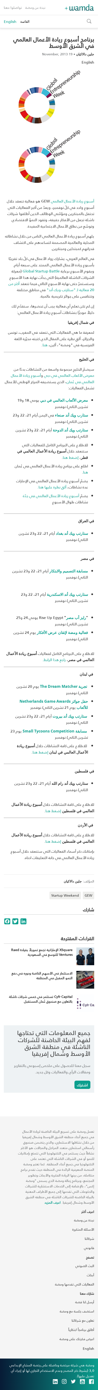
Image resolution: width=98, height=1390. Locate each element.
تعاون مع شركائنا (83, 1320)
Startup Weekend (65, 895)
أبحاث (90, 1275)
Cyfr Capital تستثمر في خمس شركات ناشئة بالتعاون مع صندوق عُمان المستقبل (41, 998)
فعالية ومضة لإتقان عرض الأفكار (62, 632)
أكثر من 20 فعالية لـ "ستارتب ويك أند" (51, 286)
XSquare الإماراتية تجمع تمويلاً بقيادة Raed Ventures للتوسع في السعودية (42, 952)
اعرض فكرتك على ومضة (76, 1339)
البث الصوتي (84, 1266)
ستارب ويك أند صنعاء (71, 415)
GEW (88, 895)
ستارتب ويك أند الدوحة (70, 430)
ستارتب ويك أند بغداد (72, 533)
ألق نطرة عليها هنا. (51, 487)
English (10, 21)
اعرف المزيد (52, 1202)
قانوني (89, 1248)
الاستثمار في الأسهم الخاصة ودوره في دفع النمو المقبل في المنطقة (42, 975)
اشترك (82, 1084)
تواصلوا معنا (13, 7)
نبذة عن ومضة (35, 7)
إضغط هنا (70, 457)
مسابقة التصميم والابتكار (68, 571)
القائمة (24, 21)
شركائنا (89, 1238)
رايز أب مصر (76, 617)
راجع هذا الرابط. (54, 659)
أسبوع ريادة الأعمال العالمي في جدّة (51, 495)
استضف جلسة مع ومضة (77, 1311)
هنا (45, 344)
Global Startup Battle (41, 271)
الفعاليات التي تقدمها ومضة (74, 1284)
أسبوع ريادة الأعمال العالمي (72, 201)
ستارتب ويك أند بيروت (70, 716)
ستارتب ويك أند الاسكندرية (67, 594)
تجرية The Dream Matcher (63, 686)
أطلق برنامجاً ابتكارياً (81, 1329)
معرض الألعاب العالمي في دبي (69, 375)
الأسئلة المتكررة (83, 1229)
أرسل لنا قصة (84, 1302)
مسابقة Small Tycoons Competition (55, 731)
